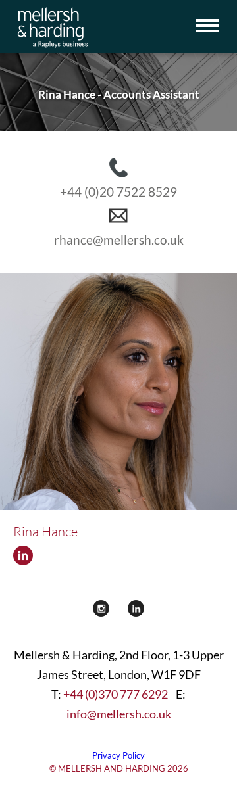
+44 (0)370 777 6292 (115, 694)
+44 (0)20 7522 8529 (118, 191)
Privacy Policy (118, 755)
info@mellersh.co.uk (118, 714)
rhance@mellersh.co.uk (119, 239)
